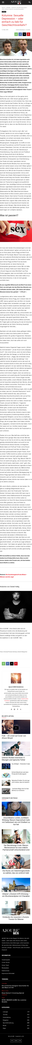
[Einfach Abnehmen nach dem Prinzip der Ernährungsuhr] (6, 775)
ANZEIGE (4, 995)
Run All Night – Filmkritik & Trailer (21, 764)
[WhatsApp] (16, 34)
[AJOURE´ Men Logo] (16, 931)
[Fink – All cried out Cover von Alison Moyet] (16, 727)
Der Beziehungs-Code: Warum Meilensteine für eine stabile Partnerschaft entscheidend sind (16, 847)
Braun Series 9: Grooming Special (13, 993)
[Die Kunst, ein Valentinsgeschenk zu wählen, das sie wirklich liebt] (16, 862)
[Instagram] (14, 709)
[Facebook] (20, 34)
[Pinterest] (28, 34)
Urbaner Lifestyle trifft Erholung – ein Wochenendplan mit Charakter (16, 895)
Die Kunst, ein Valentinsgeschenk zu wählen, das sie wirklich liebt (16, 872)
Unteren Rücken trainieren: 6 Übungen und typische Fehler (13, 759)
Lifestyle (8, 7)
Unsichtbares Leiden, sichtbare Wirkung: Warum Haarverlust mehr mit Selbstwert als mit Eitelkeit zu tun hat (16, 821)
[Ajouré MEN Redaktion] (16, 678)
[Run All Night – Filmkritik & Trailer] (6, 766)
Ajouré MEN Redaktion (16, 687)
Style (3, 998)
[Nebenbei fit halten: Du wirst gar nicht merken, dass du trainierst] (6, 783)
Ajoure (3, 7)
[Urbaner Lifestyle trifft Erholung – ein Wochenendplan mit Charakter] (16, 885)
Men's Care (5, 991)
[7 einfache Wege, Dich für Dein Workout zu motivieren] (6, 791)
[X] (24, 34)
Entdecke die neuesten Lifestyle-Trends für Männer (16, 918)
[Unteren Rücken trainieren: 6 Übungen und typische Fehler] (16, 749)
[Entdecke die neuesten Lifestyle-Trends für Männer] (16, 908)
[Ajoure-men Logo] (16, 2)
